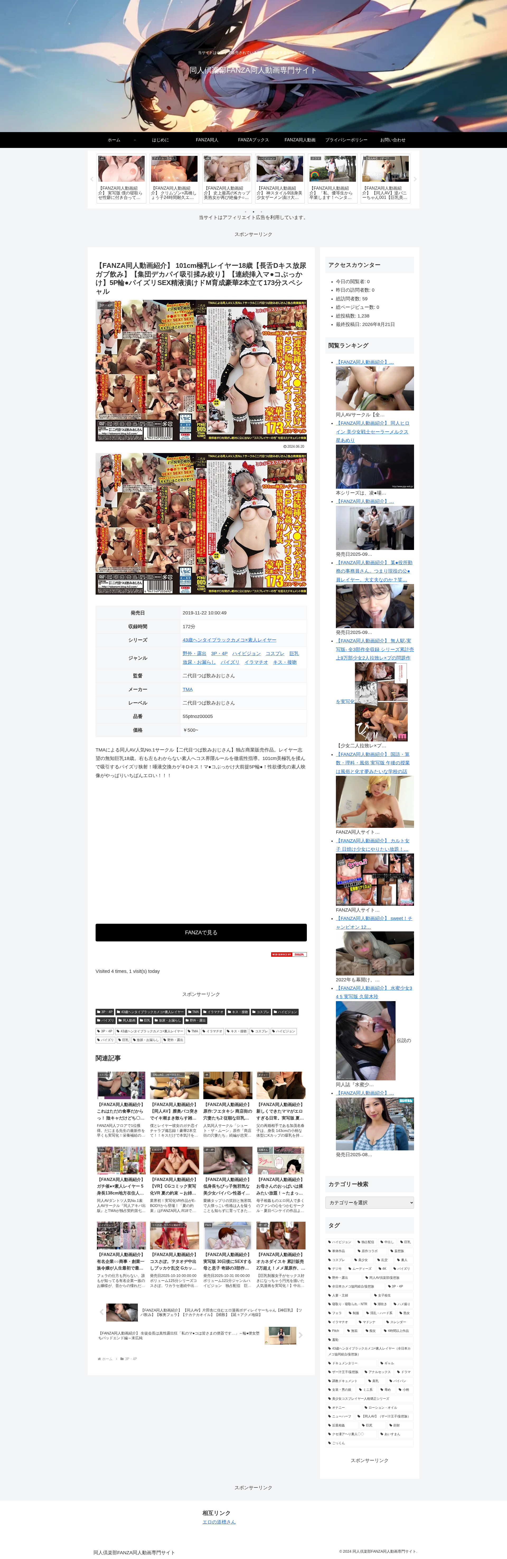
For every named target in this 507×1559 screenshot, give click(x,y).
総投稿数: (347, 316)
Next (415, 179)
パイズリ (230, 662)
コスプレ (275, 653)
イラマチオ (256, 662)
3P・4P (219, 653)
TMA (188, 689)
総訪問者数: (349, 298)
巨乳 (294, 653)
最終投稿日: (349, 324)
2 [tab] (253, 211)
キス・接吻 (285, 662)
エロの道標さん (219, 1522)
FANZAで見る (201, 932)
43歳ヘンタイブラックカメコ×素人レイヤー (229, 640)
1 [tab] (245, 211)
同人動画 (129, 1020)
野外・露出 (194, 653)
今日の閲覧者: (351, 281)
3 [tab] (261, 211)
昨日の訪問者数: (354, 290)
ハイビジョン (246, 653)
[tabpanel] (121, 178)
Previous (91, 179)
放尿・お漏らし (199, 662)
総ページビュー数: (356, 307)
